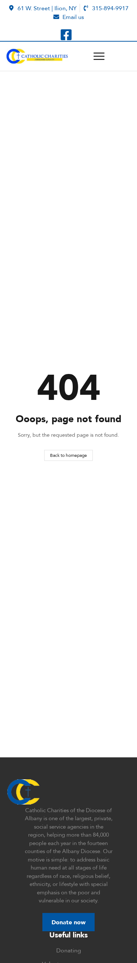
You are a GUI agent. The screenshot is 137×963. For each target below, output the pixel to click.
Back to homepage (68, 455)
